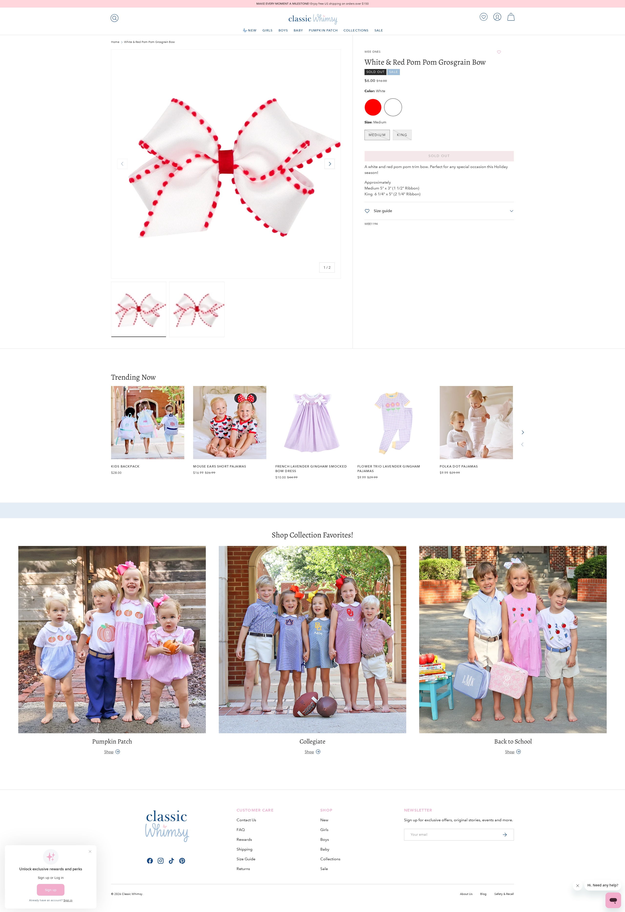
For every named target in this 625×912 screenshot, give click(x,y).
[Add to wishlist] (499, 52)
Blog (483, 894)
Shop (109, 751)
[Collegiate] (312, 639)
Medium (377, 135)
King (402, 135)
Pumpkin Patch (323, 30)
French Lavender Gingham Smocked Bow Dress (311, 469)
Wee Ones (373, 52)
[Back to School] (513, 639)
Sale (379, 30)
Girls (267, 30)
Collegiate (312, 741)
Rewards (244, 839)
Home (115, 42)
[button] (511, 16)
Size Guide (246, 859)
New (252, 30)
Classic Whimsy (132, 894)
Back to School (513, 741)
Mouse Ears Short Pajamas (219, 466)
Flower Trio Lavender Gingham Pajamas (388, 469)
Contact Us (246, 820)
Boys (283, 30)
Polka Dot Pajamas (459, 466)
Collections (356, 30)
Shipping (244, 849)
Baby (298, 30)
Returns (243, 868)
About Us (466, 894)
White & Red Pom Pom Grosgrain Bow (149, 42)
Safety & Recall (504, 894)
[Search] (113, 17)
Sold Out (439, 156)
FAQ (241, 829)
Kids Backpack (125, 466)
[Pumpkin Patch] (112, 639)
